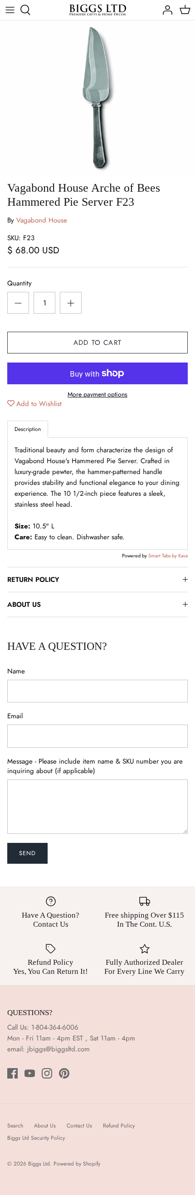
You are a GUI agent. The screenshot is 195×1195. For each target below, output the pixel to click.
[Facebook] (12, 1073)
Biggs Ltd (39, 1164)
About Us (45, 1126)
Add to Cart (97, 343)
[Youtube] (29, 1073)
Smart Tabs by (163, 555)
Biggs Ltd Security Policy (36, 1138)
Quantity (19, 283)
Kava (183, 555)
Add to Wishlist (39, 404)
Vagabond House (41, 220)
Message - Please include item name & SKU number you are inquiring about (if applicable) (95, 766)
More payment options (97, 394)
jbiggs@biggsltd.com (58, 1049)
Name (16, 671)
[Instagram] (47, 1073)
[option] (97, 98)
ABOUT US (24, 605)
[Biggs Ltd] (97, 10)
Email (15, 716)
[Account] (165, 10)
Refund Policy (119, 1126)
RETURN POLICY (33, 580)
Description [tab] (28, 429)
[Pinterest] (64, 1073)
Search (15, 1126)
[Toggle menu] (10, 10)
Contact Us (79, 1126)
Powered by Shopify (77, 1164)
